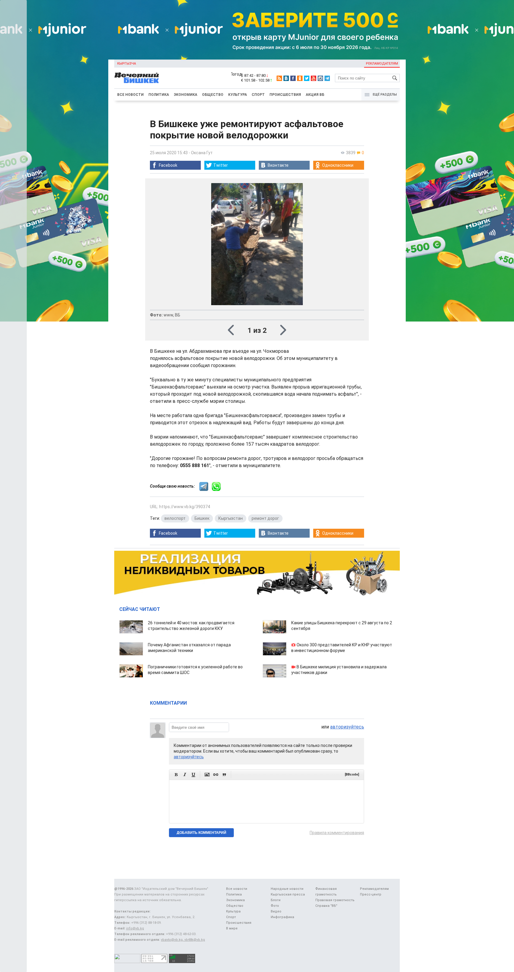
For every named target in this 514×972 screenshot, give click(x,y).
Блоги (275, 900)
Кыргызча (126, 63)
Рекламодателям (382, 63)
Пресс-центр (370, 894)
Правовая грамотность (335, 900)
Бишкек (202, 518)
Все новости (130, 95)
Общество (212, 95)
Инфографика (282, 917)
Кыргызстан (230, 518)
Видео (276, 911)
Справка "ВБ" (326, 906)
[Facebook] (293, 78)
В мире (232, 928)
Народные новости (287, 889)
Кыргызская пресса (288, 894)
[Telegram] (327, 78)
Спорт (258, 95)
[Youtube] (313, 78)
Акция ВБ (315, 95)
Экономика (185, 95)
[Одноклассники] (300, 78)
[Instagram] (320, 78)
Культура (237, 95)
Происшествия (285, 95)
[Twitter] (306, 78)
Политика (158, 95)
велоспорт (175, 518)
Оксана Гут (202, 152)
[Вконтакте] (286, 78)
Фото (275, 906)
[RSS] (279, 78)
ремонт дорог (265, 518)
